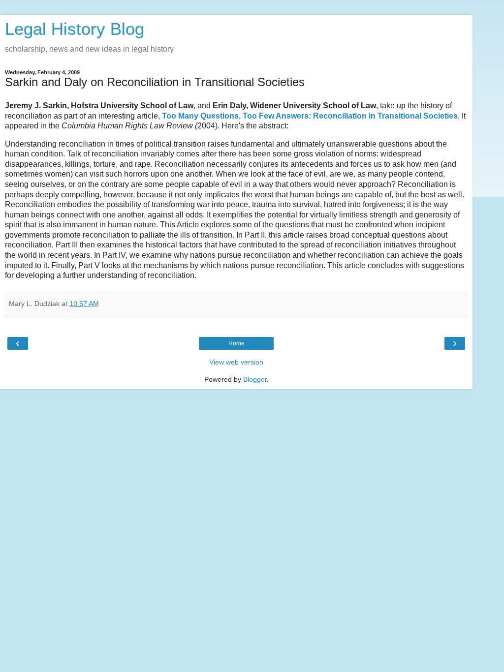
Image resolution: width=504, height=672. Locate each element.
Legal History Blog (74, 29)
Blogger (255, 379)
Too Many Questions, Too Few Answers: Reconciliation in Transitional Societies (310, 116)
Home (236, 343)
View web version (236, 362)
